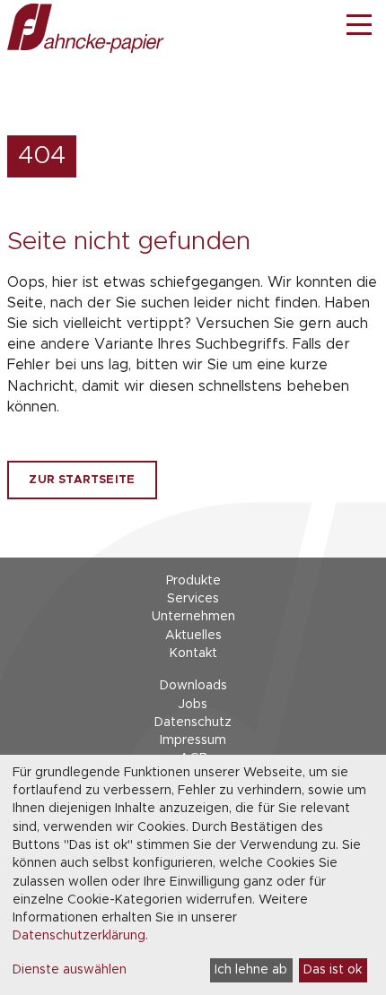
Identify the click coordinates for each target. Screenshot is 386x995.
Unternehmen (193, 616)
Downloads (193, 685)
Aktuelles (193, 635)
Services (193, 599)
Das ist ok (332, 970)
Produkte (193, 581)
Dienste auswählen (70, 970)
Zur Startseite (82, 480)
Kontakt (193, 653)
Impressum (193, 740)
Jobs (193, 704)
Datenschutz (193, 722)
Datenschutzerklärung (79, 936)
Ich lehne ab (251, 970)
